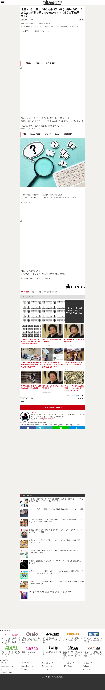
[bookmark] (77, 427)
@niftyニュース (47, 666)
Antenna (24, 669)
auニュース (5, 669)
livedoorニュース (68, 663)
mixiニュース (87, 663)
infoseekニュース (27, 666)
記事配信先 (6, 660)
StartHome (86, 669)
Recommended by (72, 395)
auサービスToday (7, 672)
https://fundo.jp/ (47, 419)
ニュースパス (67, 669)
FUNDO (81, 20)
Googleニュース (47, 663)
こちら (50, 422)
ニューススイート (48, 669)
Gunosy (3, 663)
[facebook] (28, 427)
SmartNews (25, 663)
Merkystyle (86, 666)
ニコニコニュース (7, 666)
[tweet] (40, 427)
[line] (60, 427)
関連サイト (6, 630)
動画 (22, 401)
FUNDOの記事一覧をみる (52, 407)
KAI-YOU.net (66, 666)
